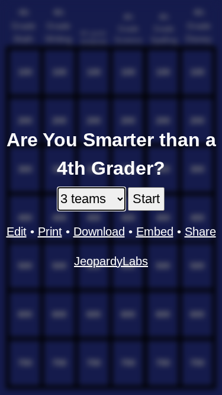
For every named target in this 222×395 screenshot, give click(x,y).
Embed (154, 231)
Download (99, 231)
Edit (17, 231)
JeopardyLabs (111, 261)
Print (50, 231)
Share (200, 231)
